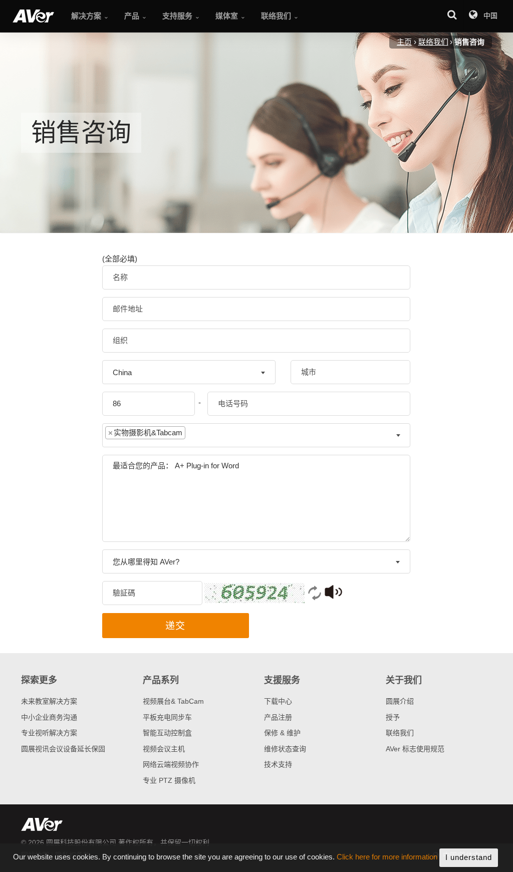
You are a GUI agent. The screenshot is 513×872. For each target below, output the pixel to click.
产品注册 (278, 717)
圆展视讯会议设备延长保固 (63, 749)
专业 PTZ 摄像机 (169, 780)
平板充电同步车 (167, 717)
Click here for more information (387, 857)
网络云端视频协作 (171, 764)
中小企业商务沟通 (49, 717)
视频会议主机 (164, 749)
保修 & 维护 (282, 733)
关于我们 (404, 680)
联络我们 (400, 733)
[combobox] (189, 372)
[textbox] (195, 435)
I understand (468, 857)
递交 (175, 626)
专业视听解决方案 (49, 733)
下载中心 (278, 701)
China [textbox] (122, 372)
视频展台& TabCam (173, 701)
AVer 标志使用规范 (415, 749)
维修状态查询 (285, 749)
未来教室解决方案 (49, 701)
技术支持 (278, 764)
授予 (393, 717)
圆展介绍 (400, 701)
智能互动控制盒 (167, 733)
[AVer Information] (33, 16)
